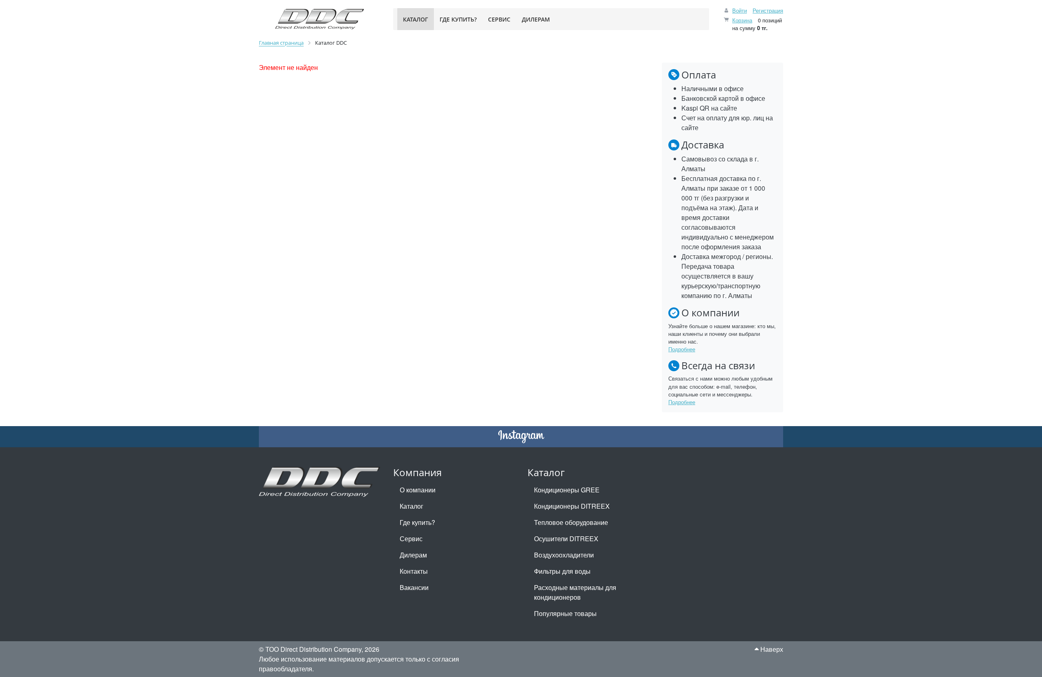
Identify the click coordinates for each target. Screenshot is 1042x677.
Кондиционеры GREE (567, 489)
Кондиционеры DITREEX (572, 506)
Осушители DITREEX (566, 538)
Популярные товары (565, 613)
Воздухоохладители (564, 554)
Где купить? (417, 522)
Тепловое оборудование (571, 522)
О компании (418, 489)
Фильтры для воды (562, 571)
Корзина (742, 20)
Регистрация (768, 10)
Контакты (414, 571)
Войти (739, 10)
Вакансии (414, 587)
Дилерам (413, 554)
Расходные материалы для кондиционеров (575, 592)
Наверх (771, 649)
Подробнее (681, 349)
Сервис (411, 538)
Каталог (411, 506)
